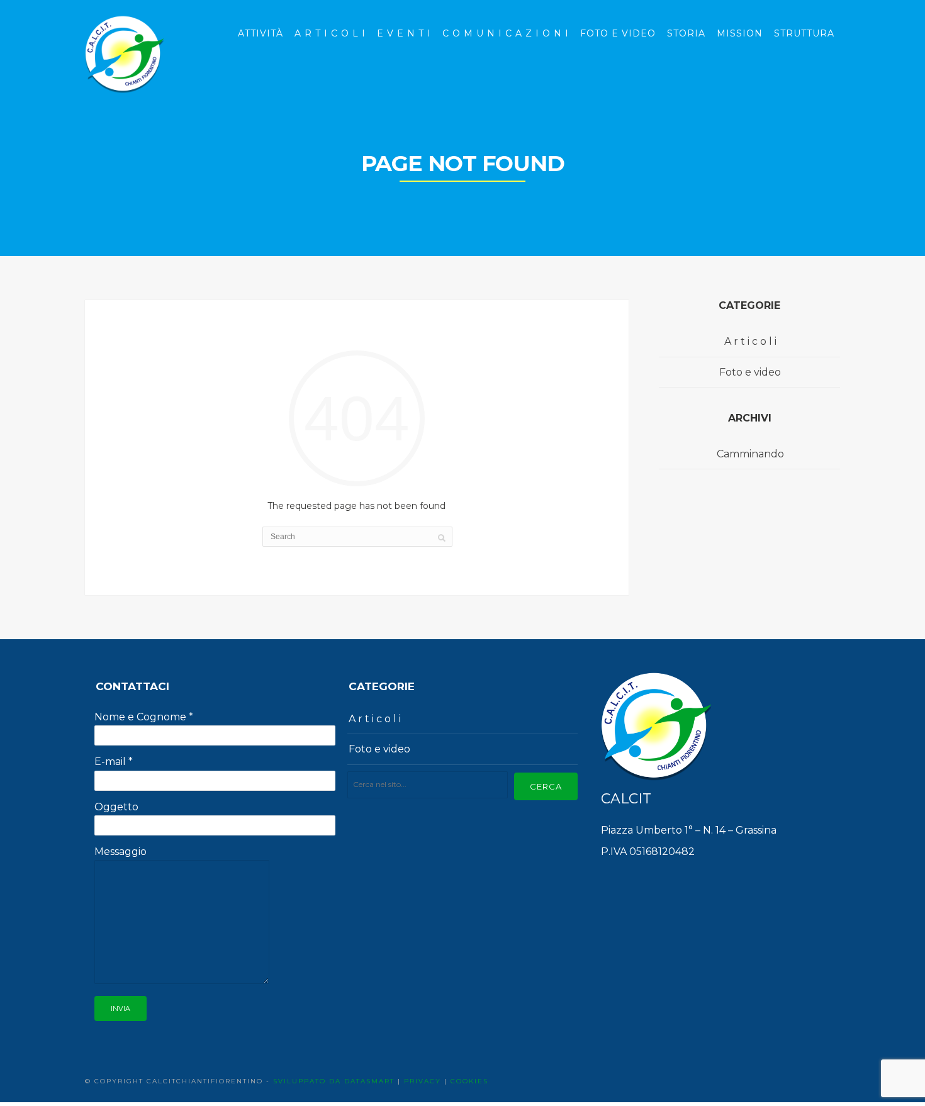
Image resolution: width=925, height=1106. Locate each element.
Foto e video (750, 372)
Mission (740, 33)
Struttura (804, 33)
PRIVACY (422, 1081)
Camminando (750, 454)
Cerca (546, 786)
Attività (260, 33)
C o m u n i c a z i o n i (505, 33)
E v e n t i (404, 33)
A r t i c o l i (330, 33)
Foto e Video (618, 33)
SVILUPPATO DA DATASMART (334, 1081)
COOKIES (469, 1081)
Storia (686, 33)
